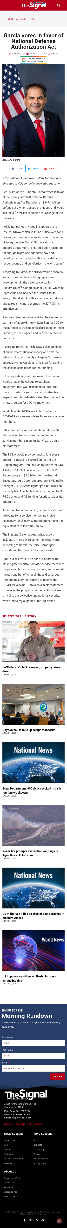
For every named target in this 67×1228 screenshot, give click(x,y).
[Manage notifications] (59, 1220)
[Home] (4, 18)
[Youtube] (43, 1220)
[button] (8, 5)
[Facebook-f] (24, 1220)
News (31, 18)
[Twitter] (30, 1220)
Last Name (7, 1050)
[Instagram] (36, 1220)
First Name (7, 1037)
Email (5, 1062)
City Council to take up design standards (29, 730)
